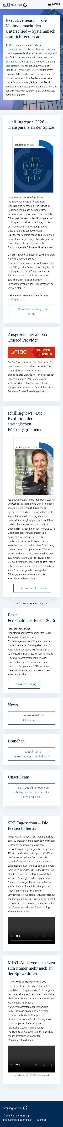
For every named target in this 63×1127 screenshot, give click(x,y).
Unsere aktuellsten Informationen (33, 718)
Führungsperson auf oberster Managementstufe (31, 49)
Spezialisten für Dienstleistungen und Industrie (31, 754)
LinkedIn (42, 1119)
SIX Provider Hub (33, 370)
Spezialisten (12, 65)
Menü (56, 4)
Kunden (26, 69)
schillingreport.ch (16, 299)
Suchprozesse (30, 74)
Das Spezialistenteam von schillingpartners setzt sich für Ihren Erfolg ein (31, 792)
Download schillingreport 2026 (33, 311)
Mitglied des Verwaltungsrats (41, 53)
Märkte (9, 69)
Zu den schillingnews (33, 588)
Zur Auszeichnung (25, 684)
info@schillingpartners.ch (17, 1119)
